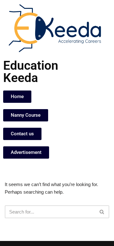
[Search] (102, 211)
